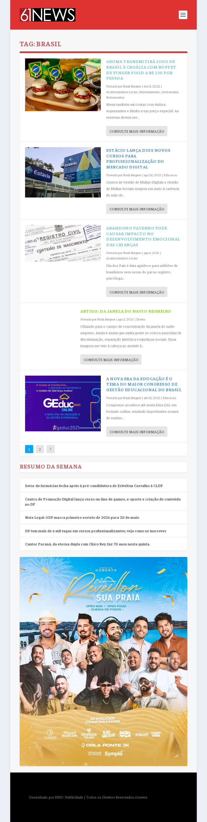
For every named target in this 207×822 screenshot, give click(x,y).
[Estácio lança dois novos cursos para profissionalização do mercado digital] (63, 172)
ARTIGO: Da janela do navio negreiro (125, 310)
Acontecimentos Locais (122, 92)
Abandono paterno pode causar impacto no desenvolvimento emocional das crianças (143, 236)
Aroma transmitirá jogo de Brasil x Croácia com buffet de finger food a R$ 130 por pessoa (141, 69)
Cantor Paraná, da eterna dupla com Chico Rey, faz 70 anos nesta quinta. (87, 543)
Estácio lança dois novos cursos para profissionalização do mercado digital (138, 158)
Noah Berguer (132, 86)
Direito (140, 319)
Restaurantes (115, 97)
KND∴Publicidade (69, 797)
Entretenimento (149, 92)
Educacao (170, 175)
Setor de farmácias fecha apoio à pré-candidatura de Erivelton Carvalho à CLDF (94, 485)
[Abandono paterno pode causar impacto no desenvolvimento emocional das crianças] (63, 243)
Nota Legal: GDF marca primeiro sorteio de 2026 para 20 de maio (82, 517)
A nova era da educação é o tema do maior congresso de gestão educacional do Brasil (143, 384)
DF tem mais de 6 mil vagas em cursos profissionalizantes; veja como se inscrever (96, 530)
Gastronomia (169, 92)
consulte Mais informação (136, 131)
